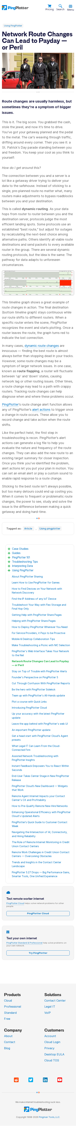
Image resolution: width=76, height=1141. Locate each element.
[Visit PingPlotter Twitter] (31, 1080)
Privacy (49, 1048)
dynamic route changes (42, 346)
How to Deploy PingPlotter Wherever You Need (40, 626)
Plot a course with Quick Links (29, 701)
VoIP (47, 1012)
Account (50, 1036)
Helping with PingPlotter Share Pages (34, 620)
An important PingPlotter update (31, 729)
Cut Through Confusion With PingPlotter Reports (41, 683)
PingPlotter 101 (21, 557)
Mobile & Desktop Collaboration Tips (33, 638)
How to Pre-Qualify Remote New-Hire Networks (40, 805)
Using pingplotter (49, 528)
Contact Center (55, 1000)
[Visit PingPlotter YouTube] (59, 1080)
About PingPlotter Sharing (27, 576)
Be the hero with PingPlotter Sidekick (33, 689)
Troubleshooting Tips (25, 561)
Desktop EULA (54, 1054)
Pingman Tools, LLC (49, 1117)
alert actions (41, 409)
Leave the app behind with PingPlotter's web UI (40, 723)
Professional (12, 1006)
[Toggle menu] (70, 6)
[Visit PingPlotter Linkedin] (46, 1080)
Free (7, 1018)
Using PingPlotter (13, 25)
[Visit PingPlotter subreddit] (17, 1080)
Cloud (8, 1000)
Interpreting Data (22, 566)
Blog (7, 1048)
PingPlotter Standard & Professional (24, 943)
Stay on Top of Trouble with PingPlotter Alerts (39, 671)
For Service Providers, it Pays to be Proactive (38, 632)
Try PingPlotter (38, 952)
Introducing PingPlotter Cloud (29, 707)
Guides (16, 553)
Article (28, 528)
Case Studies (20, 548)
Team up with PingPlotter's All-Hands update (38, 695)
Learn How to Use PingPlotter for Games (36, 582)
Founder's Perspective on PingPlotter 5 (35, 677)
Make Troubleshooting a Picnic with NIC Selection (41, 645)
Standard (10, 1012)
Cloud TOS (51, 1060)
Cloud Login (52, 1042)
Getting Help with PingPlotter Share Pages (37, 614)
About (8, 1036)
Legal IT (49, 1006)
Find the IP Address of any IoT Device (34, 598)
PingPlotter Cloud (15, 903)
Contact (9, 1042)
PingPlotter (10, 404)
